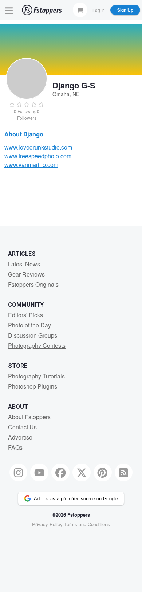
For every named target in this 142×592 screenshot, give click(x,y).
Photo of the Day (29, 325)
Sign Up (125, 10)
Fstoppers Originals (33, 284)
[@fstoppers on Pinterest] (103, 473)
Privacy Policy (47, 524)
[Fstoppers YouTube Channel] (39, 473)
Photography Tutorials (36, 376)
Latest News (24, 264)
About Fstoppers (29, 417)
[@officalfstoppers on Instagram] (18, 473)
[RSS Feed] (124, 473)
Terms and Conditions (87, 524)
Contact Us (22, 427)
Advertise (20, 437)
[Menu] (9, 10)
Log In (98, 10)
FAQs (15, 447)
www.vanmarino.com (31, 164)
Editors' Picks (25, 315)
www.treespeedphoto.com (37, 156)
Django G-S (73, 85)
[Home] (42, 10)
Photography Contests (37, 345)
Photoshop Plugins (32, 386)
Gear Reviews (26, 274)
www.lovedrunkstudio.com (38, 147)
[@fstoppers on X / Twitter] (81, 473)
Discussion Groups (32, 335)
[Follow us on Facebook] (60, 473)
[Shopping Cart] (80, 10)
